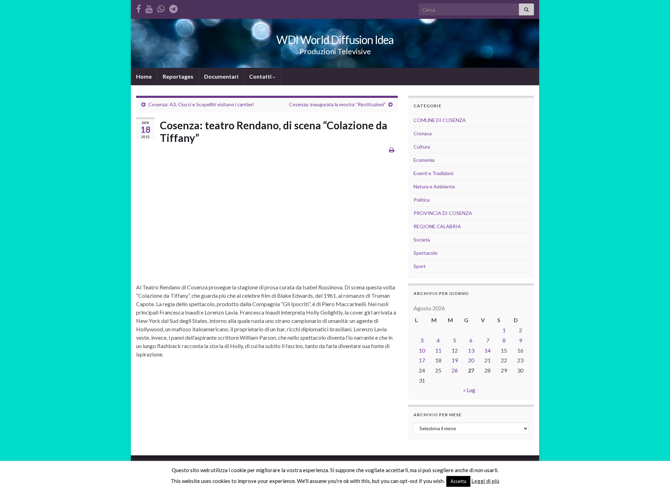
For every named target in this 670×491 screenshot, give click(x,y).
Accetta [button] (458, 481)
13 (471, 350)
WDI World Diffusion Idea (335, 39)
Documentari (221, 76)
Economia (424, 160)
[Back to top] (654, 475)
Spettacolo (426, 253)
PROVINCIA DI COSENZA (443, 213)
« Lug (469, 390)
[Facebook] (138, 7)
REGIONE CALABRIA (437, 226)
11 (438, 350)
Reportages (178, 76)
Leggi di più (485, 481)
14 (487, 350)
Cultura (422, 147)
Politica (422, 200)
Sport (420, 266)
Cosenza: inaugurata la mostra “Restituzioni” (337, 104)
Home (144, 76)
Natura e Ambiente (434, 186)
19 (455, 360)
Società (422, 240)
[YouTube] (149, 7)
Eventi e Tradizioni (433, 173)
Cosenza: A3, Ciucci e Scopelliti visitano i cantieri (201, 104)
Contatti (261, 76)
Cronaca (423, 133)
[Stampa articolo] (391, 149)
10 (422, 350)
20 (471, 360)
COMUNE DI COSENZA (440, 120)
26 (455, 370)
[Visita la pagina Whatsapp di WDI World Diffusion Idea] (161, 7)
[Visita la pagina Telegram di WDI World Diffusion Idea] (173, 7)
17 (422, 360)
